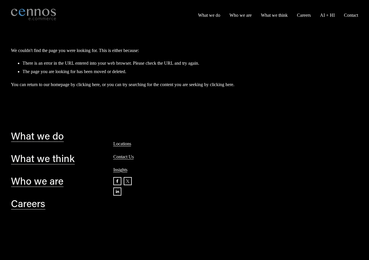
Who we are (240, 15)
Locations (122, 143)
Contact (351, 15)
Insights (120, 169)
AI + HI (327, 15)
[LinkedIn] (117, 191)
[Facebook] (117, 181)
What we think (274, 15)
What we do (209, 15)
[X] (128, 181)
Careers (304, 15)
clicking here (88, 84)
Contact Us (123, 156)
